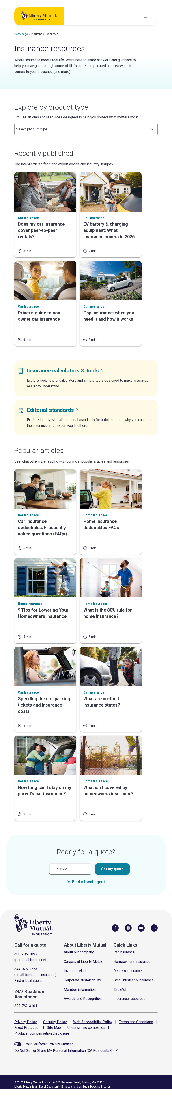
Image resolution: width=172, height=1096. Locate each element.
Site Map (54, 1027)
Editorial (50, 410)
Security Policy (55, 1022)
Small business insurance (134, 980)
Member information (80, 989)
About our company (79, 952)
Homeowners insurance (132, 961)
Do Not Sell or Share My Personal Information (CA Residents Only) (66, 1050)
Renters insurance (128, 971)
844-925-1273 (25, 969)
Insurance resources (130, 999)
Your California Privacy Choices (49, 1044)
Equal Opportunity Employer (56, 1086)
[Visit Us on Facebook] (115, 928)
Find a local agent (88, 881)
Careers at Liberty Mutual (83, 961)
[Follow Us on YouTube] (141, 928)
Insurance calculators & (63, 371)
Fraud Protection (27, 1027)
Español (120, 989)
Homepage (21, 34)
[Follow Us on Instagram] (128, 928)
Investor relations (77, 971)
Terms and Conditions (136, 1022)
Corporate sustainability (82, 980)
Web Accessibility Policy (92, 1022)
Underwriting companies (86, 1027)
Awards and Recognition (83, 999)
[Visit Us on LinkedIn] (154, 928)
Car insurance (124, 952)
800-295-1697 (25, 954)
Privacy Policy (25, 1022)
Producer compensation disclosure (41, 1033)
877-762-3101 (25, 1006)
